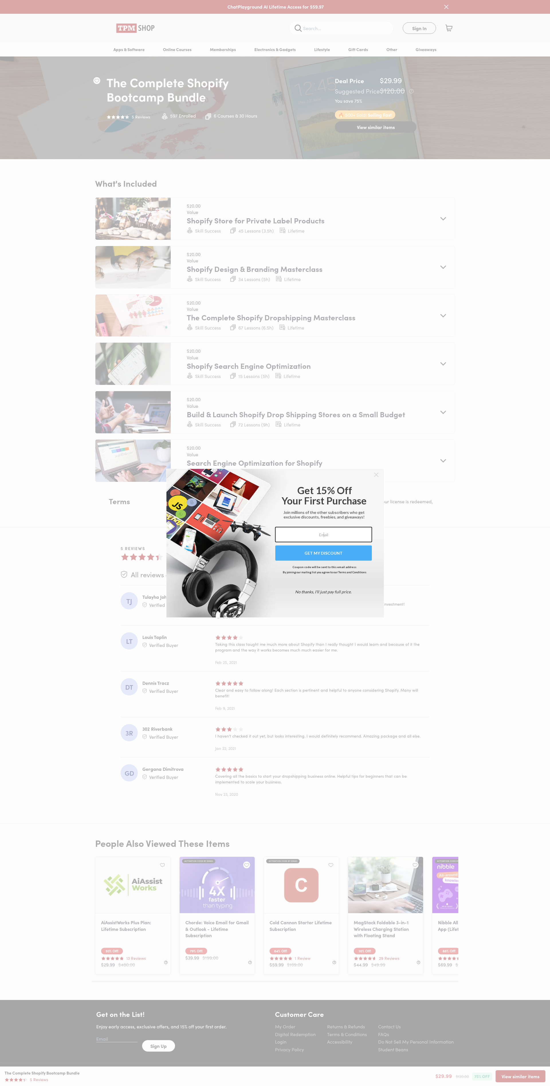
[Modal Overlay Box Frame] (275, 543)
